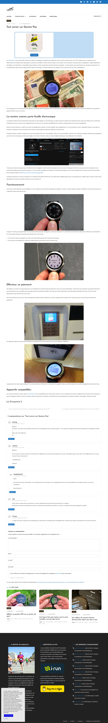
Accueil (9, 16)
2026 (11, 619)
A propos (80, 721)
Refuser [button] (6, 718)
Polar (31, 619)
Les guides (43, 16)
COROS (15, 619)
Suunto (8, 620)
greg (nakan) (19, 611)
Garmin (20, 619)
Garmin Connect (93, 622)
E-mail (10, 560)
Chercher (97, 16)
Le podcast (32, 16)
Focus (8, 20)
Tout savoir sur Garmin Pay (22, 27)
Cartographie (49, 622)
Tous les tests (19, 16)
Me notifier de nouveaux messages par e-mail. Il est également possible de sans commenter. (41, 573)
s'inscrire (58, 573)
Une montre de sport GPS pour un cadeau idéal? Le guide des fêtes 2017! (30, 409)
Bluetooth (81, 622)
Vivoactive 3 (11, 60)
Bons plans (53, 16)
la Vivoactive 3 (31, 394)
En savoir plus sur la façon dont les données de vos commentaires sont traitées (60, 582)
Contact (72, 721)
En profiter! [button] (34, 55)
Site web (10, 567)
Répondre (11, 439)
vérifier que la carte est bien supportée (31, 173)
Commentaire (12, 538)
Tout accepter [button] (8, 715)
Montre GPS (26, 619)
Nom (10, 553)
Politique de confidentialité (93, 721)
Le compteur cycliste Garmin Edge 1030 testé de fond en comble (80, 409)
